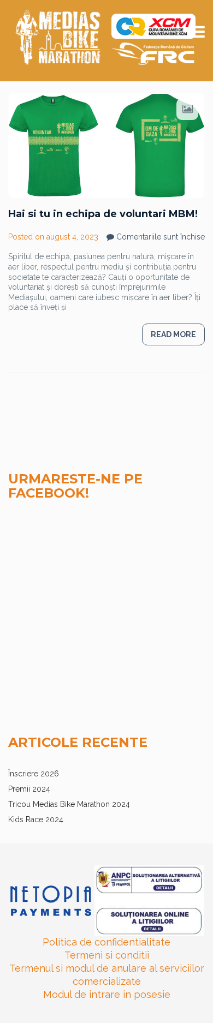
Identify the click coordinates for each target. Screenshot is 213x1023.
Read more (173, 334)
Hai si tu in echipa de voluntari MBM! (103, 214)
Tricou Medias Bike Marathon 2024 (69, 804)
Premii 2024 (29, 789)
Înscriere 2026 (33, 773)
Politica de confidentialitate (106, 942)
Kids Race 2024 (35, 819)
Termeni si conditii (106, 955)
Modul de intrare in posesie (106, 994)
